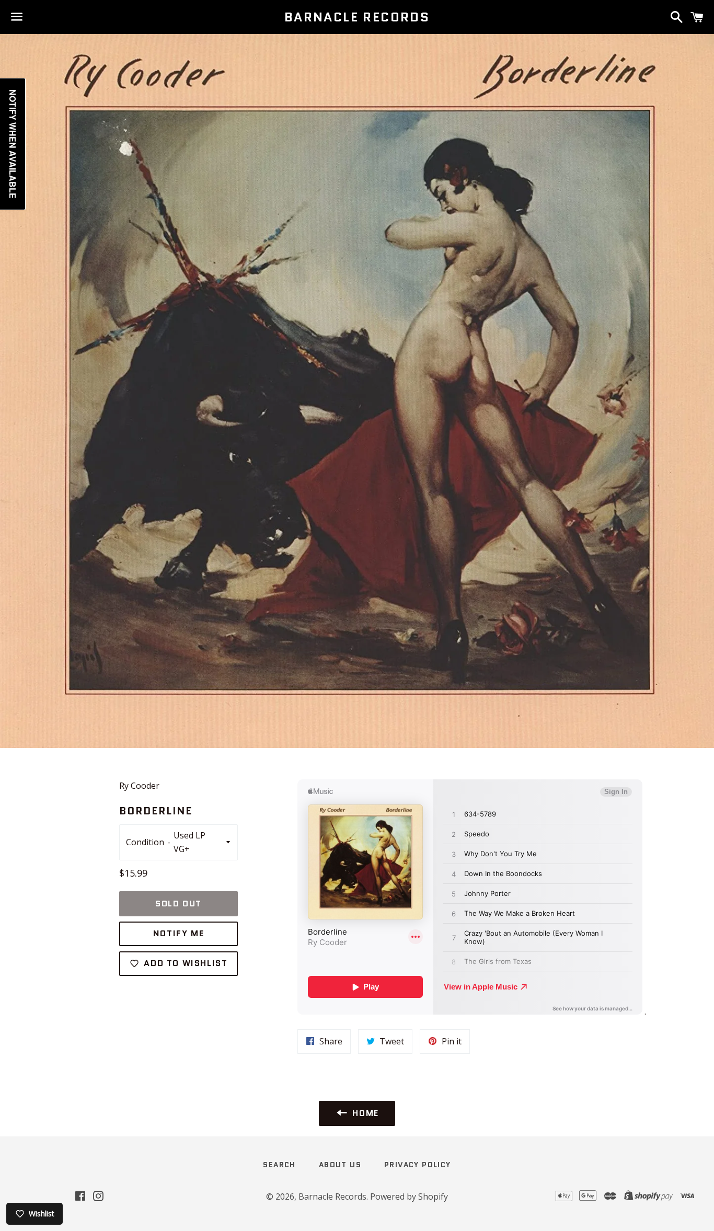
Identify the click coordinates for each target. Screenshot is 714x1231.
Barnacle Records (357, 17)
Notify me (178, 933)
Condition (145, 842)
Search (279, 1164)
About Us (340, 1164)
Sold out (178, 904)
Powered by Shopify (409, 1196)
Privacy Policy (417, 1164)
